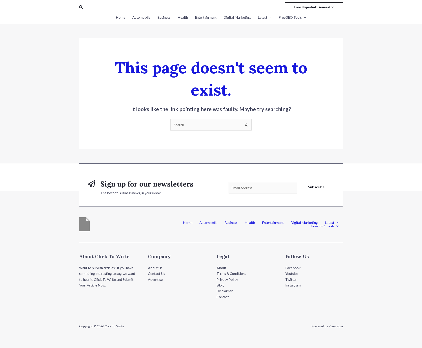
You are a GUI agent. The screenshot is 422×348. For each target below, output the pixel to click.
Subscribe (316, 187)
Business (231, 222)
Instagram (293, 285)
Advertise (155, 279)
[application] (269, 17)
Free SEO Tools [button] (322, 226)
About (221, 268)
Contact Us (156, 273)
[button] (81, 7)
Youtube (291, 273)
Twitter (291, 279)
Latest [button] (329, 222)
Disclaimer (224, 291)
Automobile (208, 222)
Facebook (293, 268)
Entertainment (273, 222)
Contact (222, 297)
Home (187, 222)
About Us (155, 268)
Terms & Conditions (231, 273)
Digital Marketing (304, 222)
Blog (220, 285)
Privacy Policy (227, 279)
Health (250, 222)
